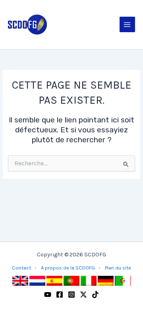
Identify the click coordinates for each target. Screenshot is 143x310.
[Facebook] (59, 294)
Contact (21, 268)
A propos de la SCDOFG (68, 268)
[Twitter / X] (83, 294)
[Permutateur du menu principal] (127, 24)
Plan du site (118, 268)
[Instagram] (71, 294)
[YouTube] (47, 294)
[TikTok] (95, 294)
